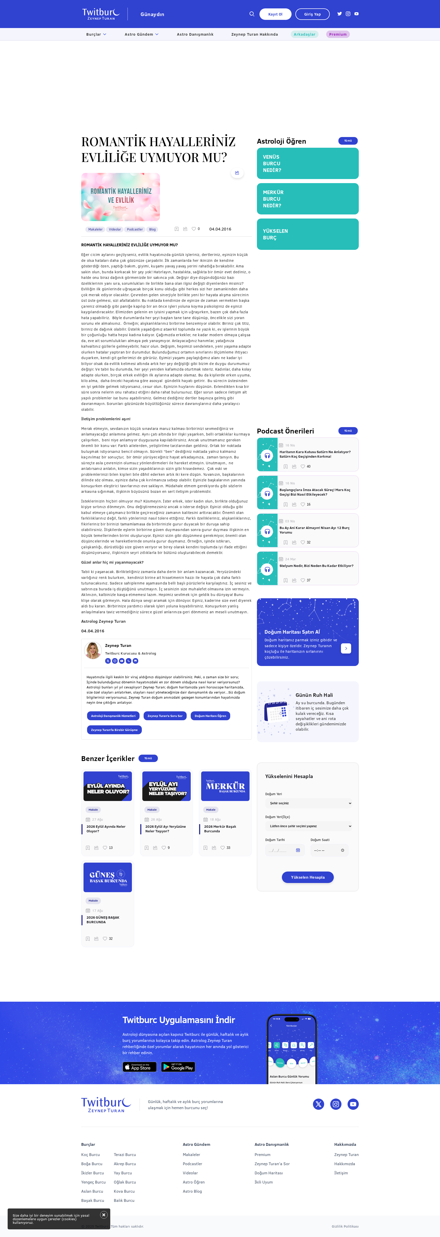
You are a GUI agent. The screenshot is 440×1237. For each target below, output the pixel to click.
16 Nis (290, 445)
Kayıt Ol (275, 14)
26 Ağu (156, 819)
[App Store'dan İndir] (139, 1067)
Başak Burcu (92, 1200)
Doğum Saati (320, 839)
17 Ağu (97, 910)
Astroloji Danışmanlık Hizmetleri (113, 716)
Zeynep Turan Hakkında (254, 34)
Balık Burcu (124, 1200)
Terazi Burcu (125, 1154)
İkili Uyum (264, 1182)
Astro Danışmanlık (195, 34)
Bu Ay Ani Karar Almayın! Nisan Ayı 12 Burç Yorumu (315, 530)
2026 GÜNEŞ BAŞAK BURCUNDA (103, 919)
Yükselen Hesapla (308, 877)
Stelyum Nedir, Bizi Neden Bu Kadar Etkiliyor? (316, 565)
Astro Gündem (139, 34)
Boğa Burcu (91, 1163)
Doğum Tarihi (275, 839)
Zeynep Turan (346, 1154)
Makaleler (95, 229)
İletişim (341, 1172)
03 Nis (290, 521)
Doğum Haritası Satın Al (292, 631)
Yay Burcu (123, 1172)
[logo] (104, 14)
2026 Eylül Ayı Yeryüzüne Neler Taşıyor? (165, 828)
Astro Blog (192, 1191)
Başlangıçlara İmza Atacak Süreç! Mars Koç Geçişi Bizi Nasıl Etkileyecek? (315, 492)
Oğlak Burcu (125, 1182)
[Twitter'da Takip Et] (318, 1104)
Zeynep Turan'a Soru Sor (165, 716)
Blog (152, 229)
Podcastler (135, 229)
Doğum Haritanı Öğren (210, 716)
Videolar (115, 229)
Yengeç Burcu (93, 1182)
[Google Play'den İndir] (178, 1067)
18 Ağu (215, 819)
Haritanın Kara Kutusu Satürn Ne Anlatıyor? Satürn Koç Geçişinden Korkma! (315, 454)
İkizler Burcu (92, 1172)
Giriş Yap (312, 14)
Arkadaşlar (304, 34)
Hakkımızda (344, 1163)
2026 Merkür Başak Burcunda (220, 828)
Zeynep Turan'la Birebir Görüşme (114, 730)
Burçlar (93, 34)
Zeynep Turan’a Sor (272, 1163)
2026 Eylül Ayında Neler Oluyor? (106, 828)
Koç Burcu (90, 1154)
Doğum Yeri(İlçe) (277, 816)
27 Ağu (97, 819)
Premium (338, 34)
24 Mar (290, 559)
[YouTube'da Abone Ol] (353, 1104)
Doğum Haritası (269, 1172)
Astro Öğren (194, 1182)
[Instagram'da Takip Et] (335, 1104)
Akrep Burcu (125, 1163)
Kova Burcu (124, 1191)
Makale (93, 809)
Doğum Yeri (273, 794)
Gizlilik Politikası (345, 1226)
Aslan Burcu (92, 1191)
